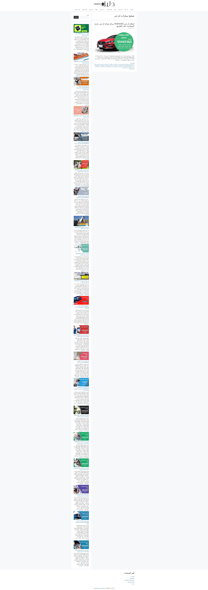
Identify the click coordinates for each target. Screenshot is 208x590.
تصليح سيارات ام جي (99, 64)
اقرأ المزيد (117, 60)
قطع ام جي (106, 65)
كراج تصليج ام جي (126, 66)
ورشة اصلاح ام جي (130, 67)
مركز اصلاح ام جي (109, 66)
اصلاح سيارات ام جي (120, 64)
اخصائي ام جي (130, 64)
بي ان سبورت (102, 9)
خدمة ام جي (120, 65)
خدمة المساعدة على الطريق (127, 65)
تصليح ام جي (105, 64)
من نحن (132, 583)
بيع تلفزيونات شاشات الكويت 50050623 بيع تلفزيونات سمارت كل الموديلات (81, 307)
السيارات (131, 9)
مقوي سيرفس (84, 9)
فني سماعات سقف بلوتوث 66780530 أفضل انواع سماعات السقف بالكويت (82, 88)
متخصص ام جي (114, 66)
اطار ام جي (114, 64)
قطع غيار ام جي (101, 65)
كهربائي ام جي (120, 66)
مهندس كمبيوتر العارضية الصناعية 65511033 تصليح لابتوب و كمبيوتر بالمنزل (82, 522)
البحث (88, 15)
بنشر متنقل (91, 9)
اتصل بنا (132, 576)
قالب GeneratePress (97, 588)
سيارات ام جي (115, 65)
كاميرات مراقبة (77, 9)
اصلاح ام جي (126, 64)
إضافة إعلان (132, 578)
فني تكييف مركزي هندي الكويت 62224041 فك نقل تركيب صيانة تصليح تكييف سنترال (81, 389)
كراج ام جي (131, 66)
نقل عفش (126, 9)
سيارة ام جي (111, 65)
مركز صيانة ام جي (102, 66)
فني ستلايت (120, 9)
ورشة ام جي (124, 67)
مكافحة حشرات (109, 9)
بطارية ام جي (110, 64)
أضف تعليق (131, 68)
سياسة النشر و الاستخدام (129, 580)
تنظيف (96, 9)
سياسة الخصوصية (131, 581)
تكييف (115, 9)
